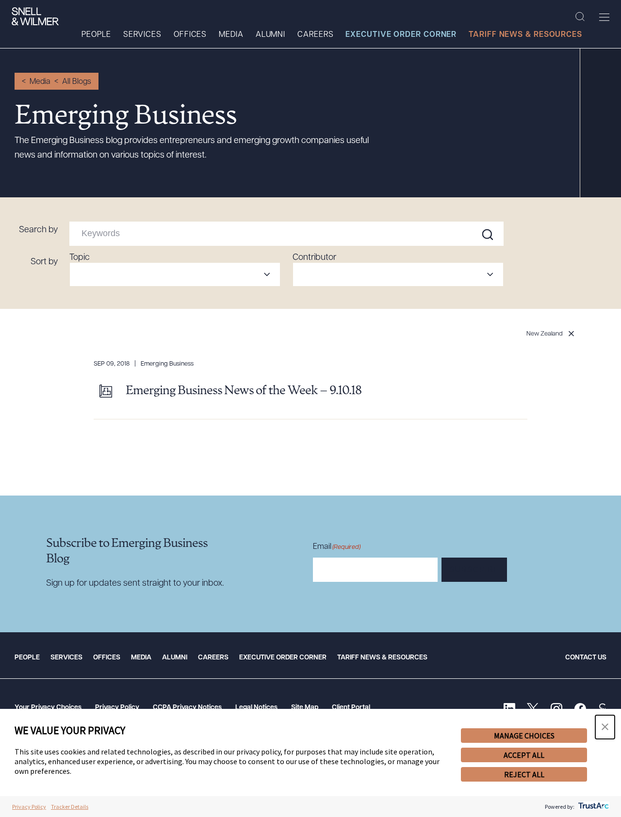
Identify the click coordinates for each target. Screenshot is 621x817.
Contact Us (585, 657)
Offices (190, 35)
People (96, 35)
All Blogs (76, 82)
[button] (605, 727)
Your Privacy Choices (48, 707)
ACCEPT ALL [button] (524, 755)
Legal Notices (256, 707)
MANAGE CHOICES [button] (524, 735)
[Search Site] (580, 17)
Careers (315, 35)
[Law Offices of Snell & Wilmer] (35, 16)
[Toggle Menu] (604, 17)
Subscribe (474, 570)
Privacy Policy (117, 707)
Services (142, 35)
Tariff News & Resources (525, 35)
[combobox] (174, 274)
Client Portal (351, 707)
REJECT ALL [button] (524, 774)
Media (231, 35)
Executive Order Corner (401, 35)
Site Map (304, 707)
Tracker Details (69, 806)
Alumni (270, 35)
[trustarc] (592, 807)
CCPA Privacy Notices (187, 707)
